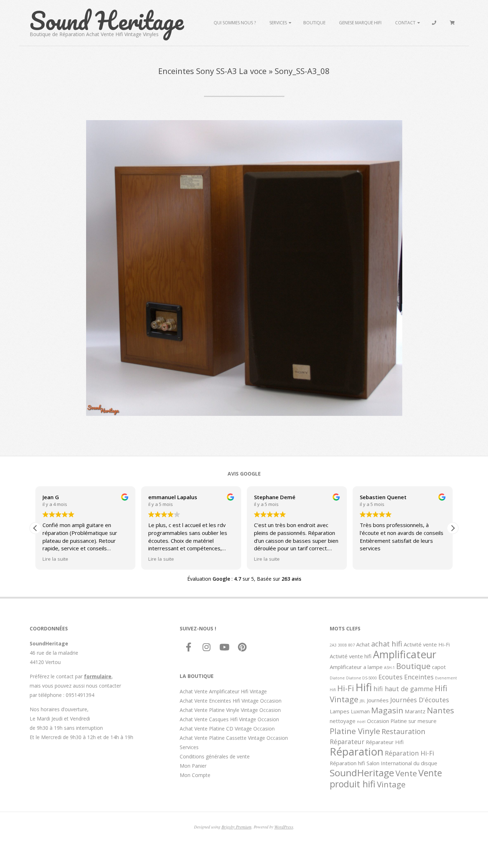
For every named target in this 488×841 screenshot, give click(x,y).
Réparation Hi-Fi (409, 753)
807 (351, 645)
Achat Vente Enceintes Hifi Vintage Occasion (231, 700)
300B (342, 645)
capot (439, 666)
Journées (378, 700)
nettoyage (342, 720)
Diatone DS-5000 (361, 677)
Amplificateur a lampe (356, 666)
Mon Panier (193, 765)
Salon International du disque (402, 763)
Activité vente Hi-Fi (427, 644)
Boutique (314, 23)
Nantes (440, 710)
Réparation (356, 751)
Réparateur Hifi (385, 742)
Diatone (337, 677)
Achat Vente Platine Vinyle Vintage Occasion (230, 710)
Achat (363, 644)
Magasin (387, 710)
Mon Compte (195, 775)
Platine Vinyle (355, 731)
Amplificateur (404, 654)
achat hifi (386, 644)
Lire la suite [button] (55, 559)
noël (361, 721)
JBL (362, 700)
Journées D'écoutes (419, 699)
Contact (405, 23)
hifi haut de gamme (403, 688)
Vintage (391, 784)
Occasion (378, 720)
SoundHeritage (362, 772)
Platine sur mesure (413, 720)
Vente (406, 773)
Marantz (415, 711)
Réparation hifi (347, 763)
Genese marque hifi (360, 23)
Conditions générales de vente (215, 756)
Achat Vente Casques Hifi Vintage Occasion (229, 719)
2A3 (333, 645)
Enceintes (419, 677)
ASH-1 (389, 667)
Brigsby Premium (236, 827)
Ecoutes (390, 677)
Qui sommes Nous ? (235, 23)
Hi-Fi (345, 688)
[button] (452, 528)
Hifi (363, 687)
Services (278, 23)
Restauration (403, 731)
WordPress (283, 827)
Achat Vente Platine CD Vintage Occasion (227, 728)
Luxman (360, 711)
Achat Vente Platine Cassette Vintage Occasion (234, 737)
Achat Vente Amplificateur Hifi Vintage (223, 691)
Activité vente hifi (351, 656)
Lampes (339, 711)
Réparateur (347, 741)
